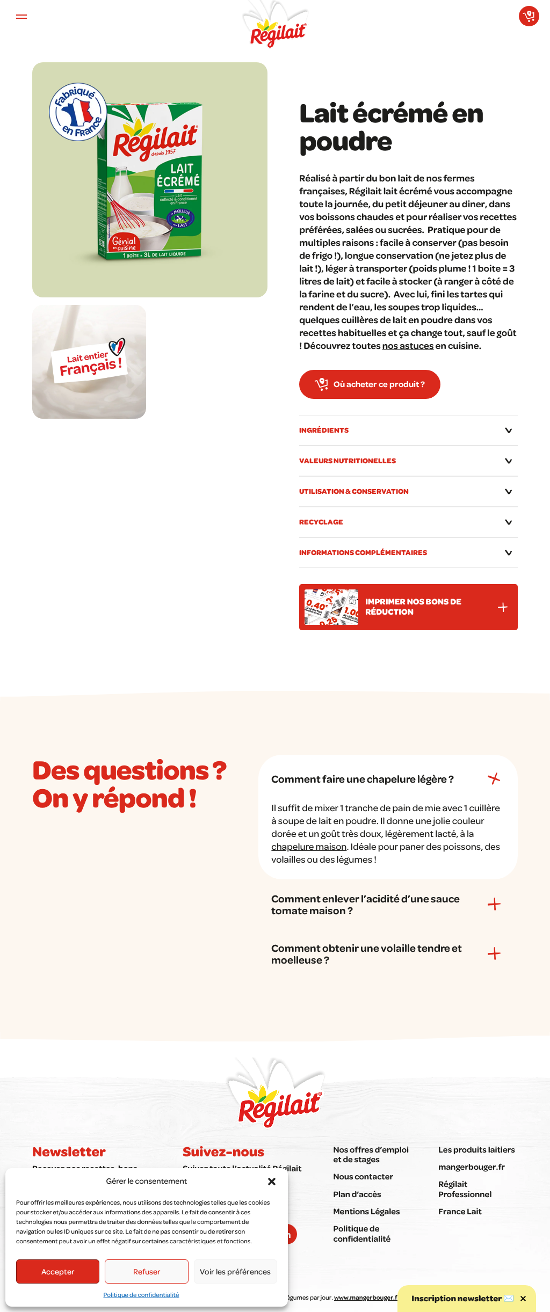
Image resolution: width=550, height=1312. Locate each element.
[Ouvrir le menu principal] (21, 16)
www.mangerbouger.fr (367, 1297)
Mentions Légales (366, 1211)
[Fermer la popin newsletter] (523, 1298)
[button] (271, 1181)
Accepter (58, 1271)
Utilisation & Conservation (354, 491)
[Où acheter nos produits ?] (529, 16)
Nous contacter (363, 1176)
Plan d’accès (357, 1194)
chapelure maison (308, 846)
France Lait (460, 1211)
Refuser (147, 1271)
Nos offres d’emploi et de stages (371, 1154)
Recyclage (321, 521)
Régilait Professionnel (464, 1188)
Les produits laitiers (476, 1149)
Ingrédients (324, 430)
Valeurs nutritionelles (347, 460)
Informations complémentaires (363, 552)
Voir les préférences (235, 1271)
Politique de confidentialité (141, 1295)
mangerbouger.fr (471, 1166)
